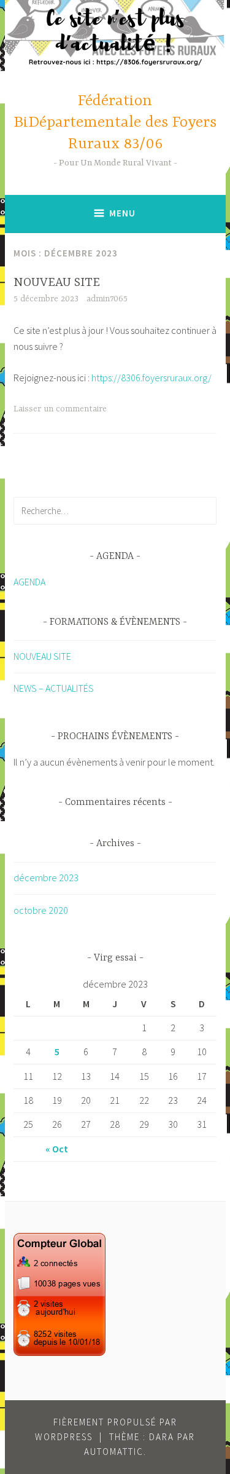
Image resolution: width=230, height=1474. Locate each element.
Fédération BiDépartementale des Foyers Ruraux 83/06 (115, 122)
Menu (122, 213)
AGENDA (29, 582)
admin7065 (107, 299)
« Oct (56, 1149)
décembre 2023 (46, 877)
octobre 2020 (40, 910)
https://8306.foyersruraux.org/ (151, 377)
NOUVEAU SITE (56, 282)
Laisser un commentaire (60, 409)
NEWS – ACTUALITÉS (53, 688)
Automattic (114, 1451)
